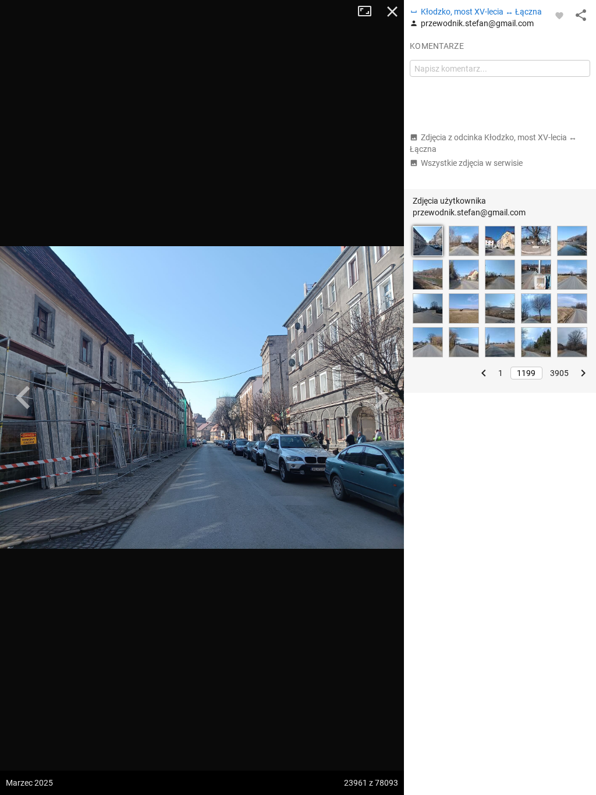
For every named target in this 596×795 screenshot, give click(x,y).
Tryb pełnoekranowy (369, 11)
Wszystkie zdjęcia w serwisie (472, 163)
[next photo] (380, 397)
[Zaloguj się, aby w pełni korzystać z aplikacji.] (559, 15)
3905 (559, 373)
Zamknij (392, 11)
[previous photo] (23, 397)
